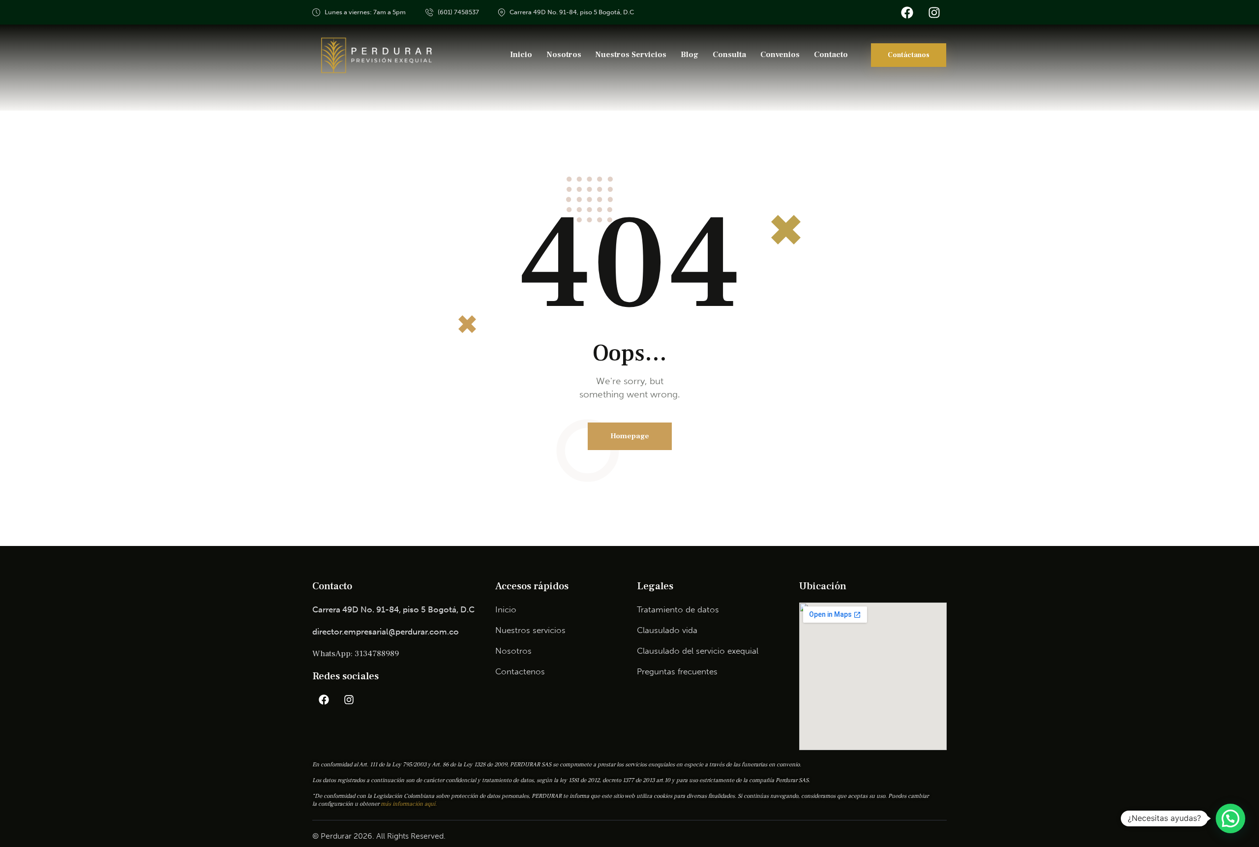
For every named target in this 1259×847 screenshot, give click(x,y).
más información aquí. (409, 804)
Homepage (629, 436)
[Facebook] (907, 12)
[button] (1230, 818)
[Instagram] (934, 12)
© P (319, 836)
